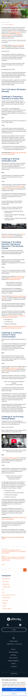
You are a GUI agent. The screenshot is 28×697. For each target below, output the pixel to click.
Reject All (14, 693)
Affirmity (11, 24)
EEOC (3, 592)
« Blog (3, 564)
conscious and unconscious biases (12, 457)
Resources (14, 666)
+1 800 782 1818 (10, 644)
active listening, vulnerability (15, 368)
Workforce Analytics (6, 608)
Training (4, 605)
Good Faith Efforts (6, 597)
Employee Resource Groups (8, 595)
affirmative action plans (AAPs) (13, 279)
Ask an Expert (5, 581)
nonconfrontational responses (9, 369)
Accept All (14, 689)
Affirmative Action (6, 578)
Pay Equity (4, 603)
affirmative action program (16, 278)
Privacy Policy (21, 685)
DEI (7, 24)
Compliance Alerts (6, 587)
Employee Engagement (13, 660)
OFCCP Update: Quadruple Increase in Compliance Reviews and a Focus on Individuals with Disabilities (14, 551)
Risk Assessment (13, 658)
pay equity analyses (19, 276)
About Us (13, 649)
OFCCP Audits (5, 600)
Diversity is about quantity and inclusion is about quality (13, 186)
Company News (5, 584)
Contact (14, 629)
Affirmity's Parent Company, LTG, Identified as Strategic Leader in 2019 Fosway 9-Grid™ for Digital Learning (13, 558)
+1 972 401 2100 (18, 644)
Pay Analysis (13, 655)
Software (13, 663)
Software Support (13, 641)
